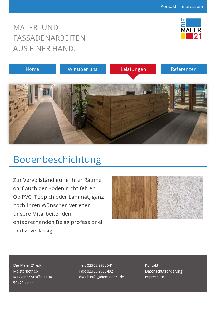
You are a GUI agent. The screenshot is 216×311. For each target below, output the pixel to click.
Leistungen (133, 69)
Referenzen (184, 69)
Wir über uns (82, 69)
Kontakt (168, 6)
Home (32, 69)
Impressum (191, 6)
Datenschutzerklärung (163, 271)
